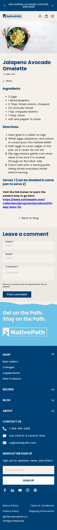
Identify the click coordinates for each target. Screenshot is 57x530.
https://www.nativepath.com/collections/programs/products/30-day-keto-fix (28, 203)
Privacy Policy (11, 511)
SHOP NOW (29, 6)
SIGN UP (28, 480)
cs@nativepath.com (22, 442)
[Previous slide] (4, 5)
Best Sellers (10, 361)
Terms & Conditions (42, 505)
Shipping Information (41, 511)
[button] (52, 16)
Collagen (9, 367)
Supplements (11, 373)
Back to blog (30, 218)
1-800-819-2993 (19, 428)
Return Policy (10, 505)
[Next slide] (52, 5)
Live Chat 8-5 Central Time (27, 435)
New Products (12, 378)
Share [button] (9, 81)
